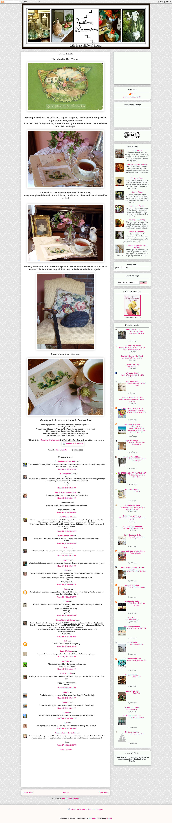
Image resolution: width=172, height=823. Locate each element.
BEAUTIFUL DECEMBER (136, 587)
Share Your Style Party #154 (136, 660)
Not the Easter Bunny (137, 231)
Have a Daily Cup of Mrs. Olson (132, 551)
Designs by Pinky (132, 602)
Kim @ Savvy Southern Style (65, 492)
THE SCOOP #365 (132, 620)
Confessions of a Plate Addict (65, 461)
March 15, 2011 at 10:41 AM (66, 616)
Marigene (65, 661)
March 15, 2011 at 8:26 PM (66, 698)
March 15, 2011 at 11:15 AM (66, 647)
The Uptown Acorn (132, 329)
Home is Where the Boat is (132, 398)
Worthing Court (132, 373)
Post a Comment (66, 749)
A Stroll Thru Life (132, 365)
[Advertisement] (65, 770)
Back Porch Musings (132, 707)
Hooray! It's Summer (137, 718)
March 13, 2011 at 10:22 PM (66, 512)
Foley (66, 723)
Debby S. (65, 692)
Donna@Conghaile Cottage (65, 620)
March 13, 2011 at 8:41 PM (66, 488)
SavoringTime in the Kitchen (65, 733)
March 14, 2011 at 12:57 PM (66, 543)
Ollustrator (93, 818)
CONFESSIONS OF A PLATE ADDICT (132, 473)
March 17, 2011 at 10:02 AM (66, 745)
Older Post (103, 792)
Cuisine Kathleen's (50, 440)
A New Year (137, 677)
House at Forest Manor (132, 457)
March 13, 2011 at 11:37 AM (66, 469)
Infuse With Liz (132, 691)
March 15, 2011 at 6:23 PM (66, 688)
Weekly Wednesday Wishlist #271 (132, 375)
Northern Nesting (132, 732)
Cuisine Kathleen (132, 675)
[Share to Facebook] (80, 450)
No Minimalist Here (132, 505)
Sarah (66, 589)
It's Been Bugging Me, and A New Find (137, 246)
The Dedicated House (132, 346)
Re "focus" (136, 491)
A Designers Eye (132, 709)
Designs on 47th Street (66, 536)
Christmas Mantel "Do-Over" (137, 164)
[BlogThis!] (75, 450)
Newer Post (28, 792)
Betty (66, 641)
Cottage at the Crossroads (132, 526)
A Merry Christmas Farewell (136, 628)
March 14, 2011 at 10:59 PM (66, 597)
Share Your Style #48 (137, 734)
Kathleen (66, 712)
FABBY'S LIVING (66, 517)
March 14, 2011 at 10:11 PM (66, 585)
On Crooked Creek (65, 474)
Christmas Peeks (137, 178)
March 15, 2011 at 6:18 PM (66, 669)
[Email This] (73, 450)
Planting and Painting (137, 220)
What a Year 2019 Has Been (136, 571)
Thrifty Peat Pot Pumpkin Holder (132, 528)
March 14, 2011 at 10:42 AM (66, 531)
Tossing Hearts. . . (136, 553)
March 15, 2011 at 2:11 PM (67, 657)
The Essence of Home (132, 659)
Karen (66, 570)
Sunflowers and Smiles (132, 716)
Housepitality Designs (132, 516)
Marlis (66, 548)
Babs (133, 94)
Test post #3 (132, 366)
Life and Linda (132, 381)
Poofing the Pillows (132, 626)
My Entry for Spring (137, 206)
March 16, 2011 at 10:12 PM (66, 718)
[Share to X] (77, 450)
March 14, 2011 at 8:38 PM (66, 566)
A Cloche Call (137, 150)
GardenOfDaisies (66, 651)
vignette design (132, 441)
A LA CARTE (132, 642)
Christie (66, 601)
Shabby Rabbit (137, 192)
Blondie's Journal (132, 585)
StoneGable (132, 618)
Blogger (109, 818)
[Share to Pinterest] (82, 450)
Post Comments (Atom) (70, 798)
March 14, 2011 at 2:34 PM (66, 556)
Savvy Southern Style (132, 535)
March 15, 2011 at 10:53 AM (66, 636)
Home (66, 792)
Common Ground (132, 489)
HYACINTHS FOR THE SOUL (132, 408)
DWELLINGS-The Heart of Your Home (132, 568)
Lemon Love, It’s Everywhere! (132, 358)
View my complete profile (132, 97)
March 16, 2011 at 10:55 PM (66, 728)
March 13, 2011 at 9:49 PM (66, 498)
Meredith (66, 560)
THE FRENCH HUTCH (132, 424)
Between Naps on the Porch (132, 356)
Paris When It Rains (136, 644)
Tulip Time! (137, 693)
